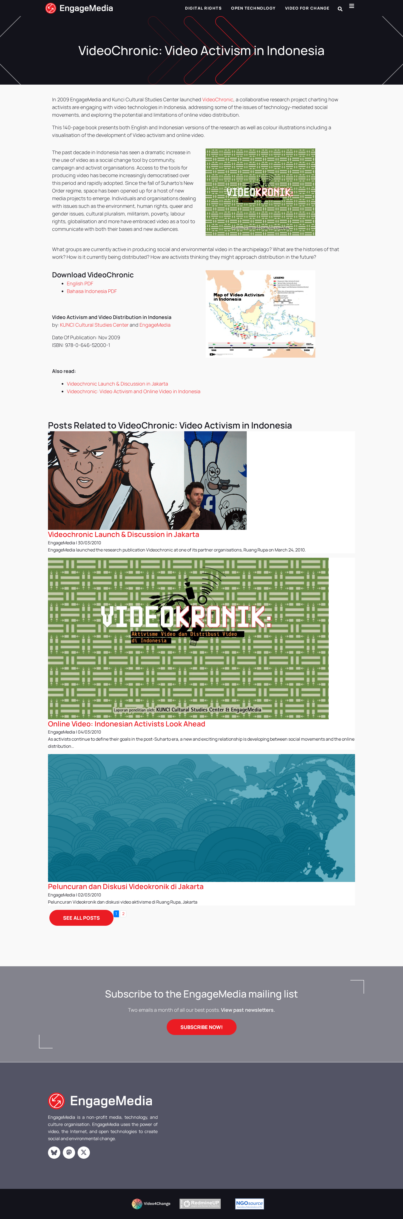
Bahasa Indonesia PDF (92, 291)
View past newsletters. (248, 1010)
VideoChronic (217, 99)
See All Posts (81, 918)
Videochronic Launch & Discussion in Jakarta (117, 383)
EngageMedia (155, 324)
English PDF (80, 283)
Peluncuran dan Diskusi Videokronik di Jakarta (126, 886)
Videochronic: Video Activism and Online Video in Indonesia (133, 391)
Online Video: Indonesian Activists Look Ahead (126, 724)
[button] (340, 9)
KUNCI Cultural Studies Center (94, 324)
